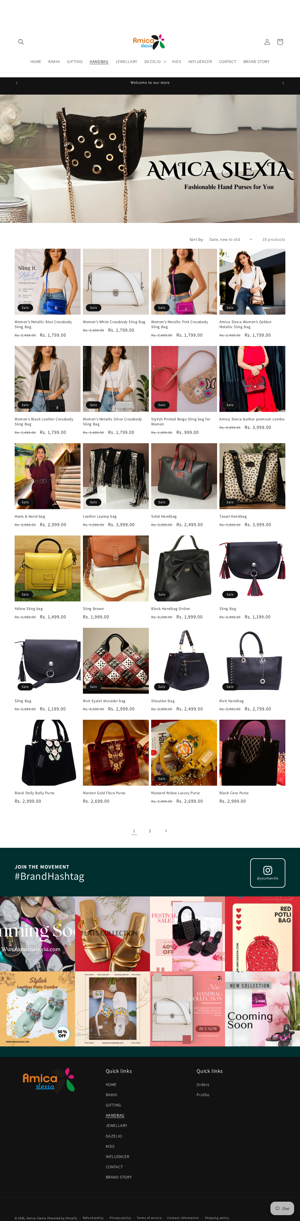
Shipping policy (217, 1218)
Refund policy (93, 1218)
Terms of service (149, 1218)
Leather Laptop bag (100, 516)
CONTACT (114, 1166)
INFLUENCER (117, 1156)
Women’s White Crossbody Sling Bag (114, 322)
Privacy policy (120, 1218)
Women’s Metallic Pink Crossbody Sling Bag (179, 324)
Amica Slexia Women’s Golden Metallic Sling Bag (245, 324)
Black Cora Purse (234, 793)
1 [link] (134, 831)
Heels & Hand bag (30, 516)
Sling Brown (93, 608)
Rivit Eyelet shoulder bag (104, 701)
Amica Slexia (36, 1218)
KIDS (110, 1146)
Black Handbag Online (170, 608)
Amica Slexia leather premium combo (251, 419)
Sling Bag (227, 608)
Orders (203, 1084)
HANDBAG (115, 1115)
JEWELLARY (116, 1125)
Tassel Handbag (233, 516)
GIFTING (113, 1105)
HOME (111, 1084)
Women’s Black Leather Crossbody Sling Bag (44, 422)
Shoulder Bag (163, 701)
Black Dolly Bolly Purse (34, 793)
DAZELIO (114, 1136)
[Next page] (165, 830)
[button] (21, 41)
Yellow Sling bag (29, 608)
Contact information (183, 1218)
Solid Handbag (164, 516)
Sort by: (197, 239)
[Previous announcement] (16, 82)
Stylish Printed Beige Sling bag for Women (180, 422)
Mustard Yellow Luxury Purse (175, 793)
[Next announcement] (283, 82)
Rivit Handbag (231, 701)
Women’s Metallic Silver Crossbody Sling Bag (112, 422)
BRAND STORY (119, 1177)
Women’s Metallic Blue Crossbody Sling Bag (43, 324)
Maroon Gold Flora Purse (104, 793)
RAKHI (111, 1094)
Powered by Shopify (62, 1218)
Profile (203, 1094)
